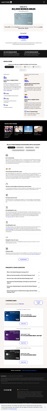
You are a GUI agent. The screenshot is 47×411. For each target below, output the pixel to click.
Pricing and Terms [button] (23, 40)
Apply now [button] (23, 37)
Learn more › (9, 90)
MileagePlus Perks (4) (29, 147)
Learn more (21, 303)
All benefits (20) (11, 147)
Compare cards (38, 302)
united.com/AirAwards (35, 254)
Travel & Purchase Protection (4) (18, 150)
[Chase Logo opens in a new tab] (8, 389)
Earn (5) (37, 147)
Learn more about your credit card (29, 370)
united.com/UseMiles (9, 229)
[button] (45, 407)
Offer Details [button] (24, 39)
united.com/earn (10, 216)
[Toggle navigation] (43, 2)
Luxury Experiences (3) (30, 150)
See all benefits (23, 259)
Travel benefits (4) (20, 147)
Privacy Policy (13, 409)
